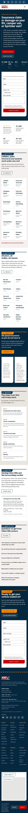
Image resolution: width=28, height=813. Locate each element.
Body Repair (4, 741)
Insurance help (7, 352)
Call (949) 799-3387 (9, 611)
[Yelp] (12, 2)
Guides (12, 753)
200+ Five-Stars (13, 699)
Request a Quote (8, 51)
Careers (3, 760)
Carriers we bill (20, 380)
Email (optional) (7, 633)
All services (7, 173)
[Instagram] (23, 2)
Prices (11, 755)
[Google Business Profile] (8, 2)
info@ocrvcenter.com (6, 696)
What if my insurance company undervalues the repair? (10, 578)
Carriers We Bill (22, 764)
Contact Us (21, 737)
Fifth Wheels (13, 732)
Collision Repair (4, 725)
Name (4, 78)
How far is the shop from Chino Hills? (12, 553)
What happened (7, 95)
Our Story (3, 753)
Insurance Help (22, 750)
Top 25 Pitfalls (22, 753)
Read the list (6, 377)
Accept (23, 807)
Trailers (12, 735)
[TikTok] (16, 2)
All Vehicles (13, 742)
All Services (4, 744)
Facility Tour (22, 735)
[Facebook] (20, 2)
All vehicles (7, 272)
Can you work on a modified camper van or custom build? (13, 563)
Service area (7, 491)
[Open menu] (25, 7)
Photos (12, 763)
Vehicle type (6, 90)
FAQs (11, 758)
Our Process (4, 755)
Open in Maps (8, 774)
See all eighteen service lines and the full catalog (12, 242)
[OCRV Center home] (4, 6)
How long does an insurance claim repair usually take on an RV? (13, 543)
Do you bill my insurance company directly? (13, 549)
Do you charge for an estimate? (10, 558)
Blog (11, 750)
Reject (14, 807)
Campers (12, 729)
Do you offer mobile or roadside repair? (13, 573)
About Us (3, 750)
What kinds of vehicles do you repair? (12, 569)
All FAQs (5, 535)
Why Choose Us (5, 758)
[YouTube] (4, 2)
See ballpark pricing (9, 615)
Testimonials (4, 763)
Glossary (12, 760)
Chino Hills (21, 725)
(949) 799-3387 (7, 56)
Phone (4, 84)
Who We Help (22, 732)
